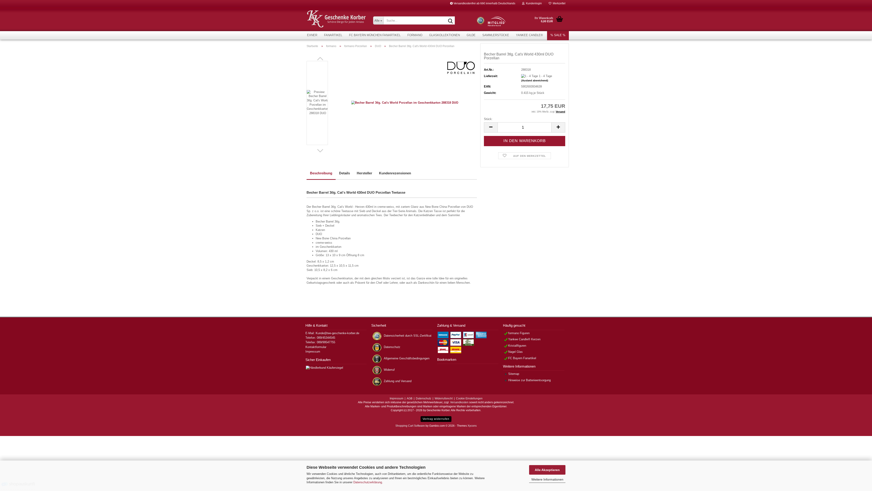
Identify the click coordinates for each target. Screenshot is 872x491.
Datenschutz (392, 347)
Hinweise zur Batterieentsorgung (529, 380)
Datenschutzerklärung (367, 482)
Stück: (488, 119)
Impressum (312, 351)
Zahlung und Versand (397, 381)
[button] (320, 58)
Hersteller (364, 173)
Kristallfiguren (517, 345)
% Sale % (557, 35)
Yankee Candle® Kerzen (524, 339)
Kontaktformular (315, 347)
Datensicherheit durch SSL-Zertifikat (407, 335)
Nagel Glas (515, 351)
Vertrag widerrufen (436, 419)
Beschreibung (321, 173)
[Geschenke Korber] (336, 19)
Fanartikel (333, 35)
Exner (312, 35)
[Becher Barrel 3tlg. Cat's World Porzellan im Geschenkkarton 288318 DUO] (404, 102)
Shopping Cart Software (410, 425)
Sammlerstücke (495, 35)
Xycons (472, 425)
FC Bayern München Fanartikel (375, 35)
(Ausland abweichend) (534, 80)
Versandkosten (459, 402)
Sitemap (513, 374)
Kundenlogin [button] (533, 3)
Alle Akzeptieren (547, 470)
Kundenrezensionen (395, 173)
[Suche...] (450, 21)
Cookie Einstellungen (469, 398)
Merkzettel (558, 3)
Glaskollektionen (444, 35)
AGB (409, 398)
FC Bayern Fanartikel (522, 358)
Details (344, 173)
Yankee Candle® (529, 35)
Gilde (471, 35)
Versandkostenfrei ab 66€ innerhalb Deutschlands (484, 3)
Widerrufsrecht (444, 398)
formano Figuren (519, 333)
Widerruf (389, 369)
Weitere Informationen (547, 479)
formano (414, 35)
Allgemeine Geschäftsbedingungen (406, 358)
